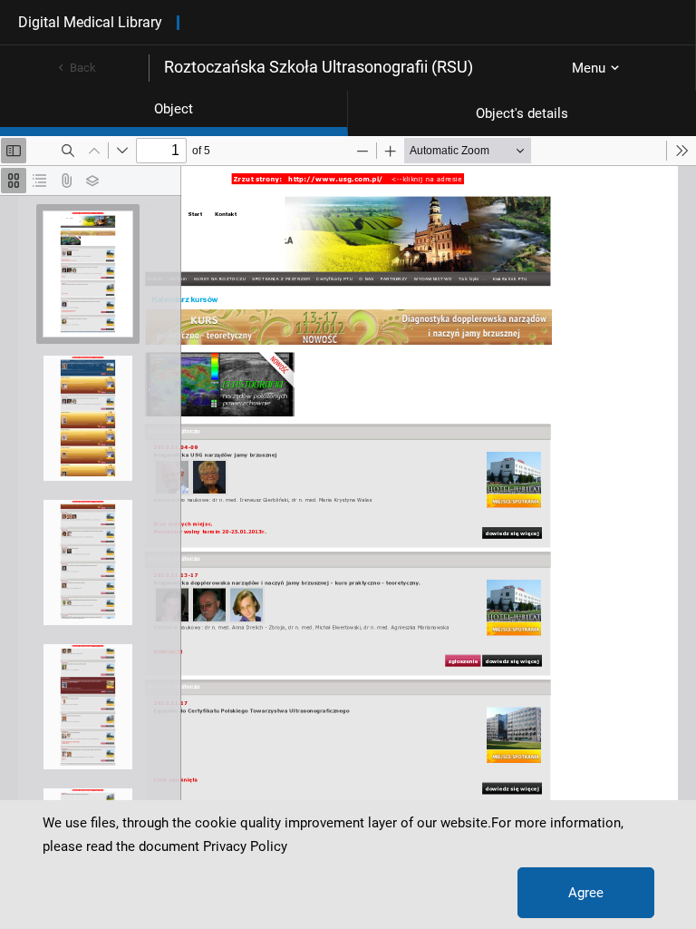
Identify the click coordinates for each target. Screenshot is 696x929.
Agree (586, 893)
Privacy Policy (245, 846)
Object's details (522, 113)
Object (173, 109)
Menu (588, 68)
